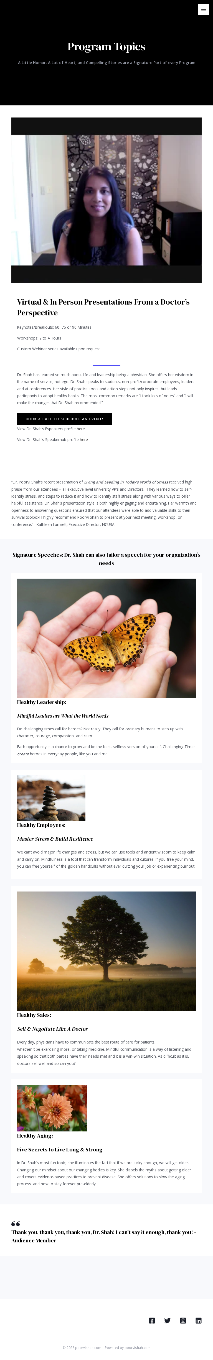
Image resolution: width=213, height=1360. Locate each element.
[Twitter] (167, 1320)
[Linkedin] (198, 1320)
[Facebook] (152, 1320)
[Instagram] (183, 1320)
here (81, 428)
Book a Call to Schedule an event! (64, 419)
